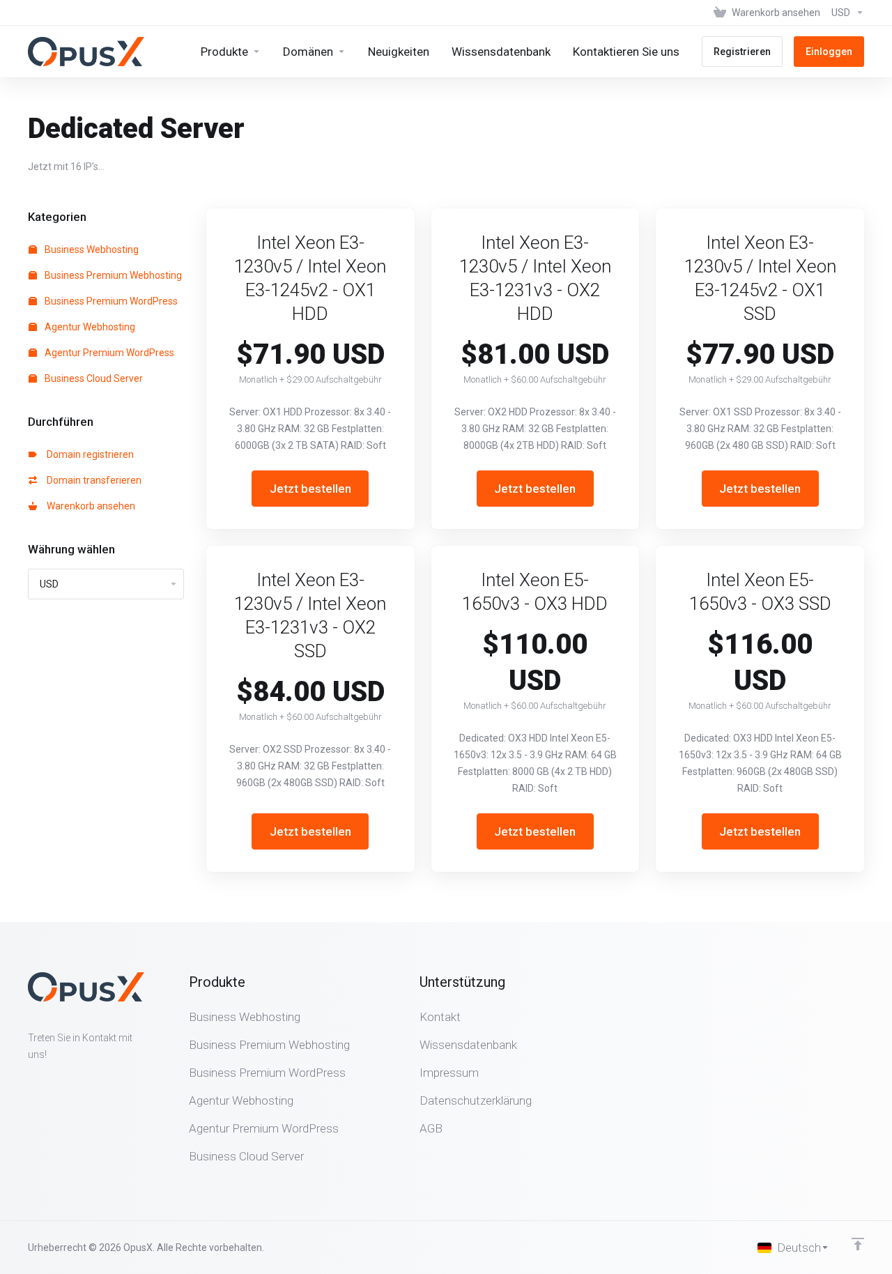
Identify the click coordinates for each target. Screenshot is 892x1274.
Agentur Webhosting (89, 326)
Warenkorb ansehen (89, 506)
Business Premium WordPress (110, 301)
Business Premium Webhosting (112, 275)
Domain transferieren (92, 480)
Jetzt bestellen (310, 489)
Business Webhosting (91, 249)
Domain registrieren (88, 454)
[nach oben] (857, 1244)
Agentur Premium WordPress (108, 352)
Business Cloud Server (93, 378)
